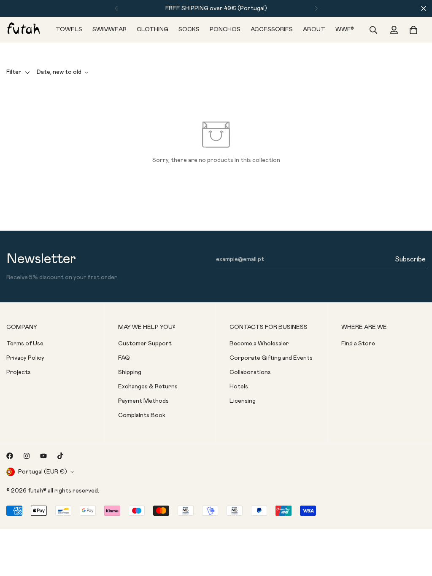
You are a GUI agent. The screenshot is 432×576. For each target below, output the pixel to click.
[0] (413, 30)
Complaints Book (141, 415)
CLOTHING (152, 29)
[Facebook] (9, 455)
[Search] (373, 30)
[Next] (316, 8)
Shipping (129, 372)
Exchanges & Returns (148, 387)
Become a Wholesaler (259, 344)
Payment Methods (143, 401)
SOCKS (189, 29)
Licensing (243, 401)
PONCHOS (225, 29)
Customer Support (145, 344)
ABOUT (314, 29)
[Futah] (23, 29)
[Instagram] (26, 455)
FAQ (124, 358)
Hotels (239, 387)
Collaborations (250, 372)
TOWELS (69, 29)
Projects (18, 372)
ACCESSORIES (272, 29)
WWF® (344, 29)
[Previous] (115, 8)
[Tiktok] (60, 455)
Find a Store (358, 344)
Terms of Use (24, 344)
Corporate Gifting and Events (271, 358)
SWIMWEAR (109, 29)
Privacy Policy (25, 358)
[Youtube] (43, 455)
